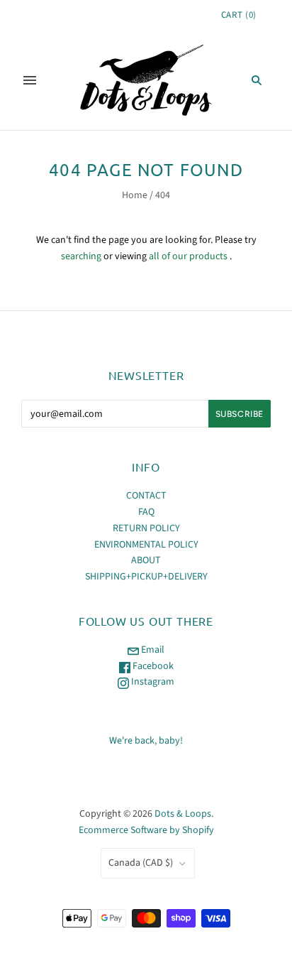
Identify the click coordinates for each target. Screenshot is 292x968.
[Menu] (29, 80)
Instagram (151, 682)
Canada (140, 863)
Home (134, 195)
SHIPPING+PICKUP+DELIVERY (146, 577)
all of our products (188, 256)
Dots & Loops (183, 814)
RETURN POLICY (146, 528)
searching (81, 256)
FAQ (146, 512)
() (239, 15)
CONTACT (146, 496)
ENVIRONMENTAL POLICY (146, 545)
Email (151, 650)
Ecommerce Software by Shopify (146, 830)
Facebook (152, 666)
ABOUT (146, 560)
